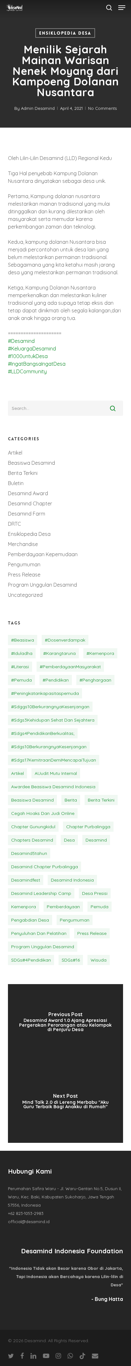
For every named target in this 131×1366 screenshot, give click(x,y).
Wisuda (99, 960)
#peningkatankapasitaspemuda (45, 693)
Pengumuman (24, 564)
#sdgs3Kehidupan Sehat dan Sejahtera (52, 720)
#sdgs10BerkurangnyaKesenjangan (48, 747)
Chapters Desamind (32, 840)
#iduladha (21, 653)
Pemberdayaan (63, 907)
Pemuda (99, 907)
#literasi (20, 667)
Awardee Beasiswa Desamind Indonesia (53, 787)
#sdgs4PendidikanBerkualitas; (42, 733)
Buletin (16, 483)
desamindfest (25, 880)
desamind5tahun (29, 853)
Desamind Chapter (30, 503)
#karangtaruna (59, 653)
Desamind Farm (26, 513)
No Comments (102, 108)
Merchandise (23, 544)
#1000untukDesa (28, 356)
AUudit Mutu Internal (56, 773)
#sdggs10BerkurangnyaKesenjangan (50, 707)
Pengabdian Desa (30, 920)
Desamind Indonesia (72, 880)
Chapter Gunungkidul (33, 827)
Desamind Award (28, 493)
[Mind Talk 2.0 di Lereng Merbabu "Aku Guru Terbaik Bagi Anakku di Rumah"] (65, 1103)
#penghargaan (95, 680)
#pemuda (21, 680)
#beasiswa (22, 640)
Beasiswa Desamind (31, 463)
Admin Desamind (38, 108)
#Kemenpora (100, 653)
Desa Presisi (94, 893)
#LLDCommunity (27, 371)
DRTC (14, 524)
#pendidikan (56, 680)
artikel (17, 773)
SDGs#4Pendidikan (31, 960)
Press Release (24, 574)
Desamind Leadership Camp (41, 893)
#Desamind (21, 341)
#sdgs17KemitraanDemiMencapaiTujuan (53, 760)
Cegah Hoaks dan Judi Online (42, 813)
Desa (69, 840)
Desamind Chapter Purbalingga (44, 867)
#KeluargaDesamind (32, 348)
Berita (71, 800)
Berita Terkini (23, 473)
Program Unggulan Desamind (42, 585)
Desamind (96, 840)
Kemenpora (23, 907)
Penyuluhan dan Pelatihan (38, 933)
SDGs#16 (71, 960)
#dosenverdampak (65, 640)
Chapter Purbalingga (88, 827)
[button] (121, 7)
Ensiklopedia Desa (65, 33)
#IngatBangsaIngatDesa (37, 364)
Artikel (15, 453)
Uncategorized (25, 595)
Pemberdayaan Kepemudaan (43, 554)
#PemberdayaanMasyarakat (70, 667)
